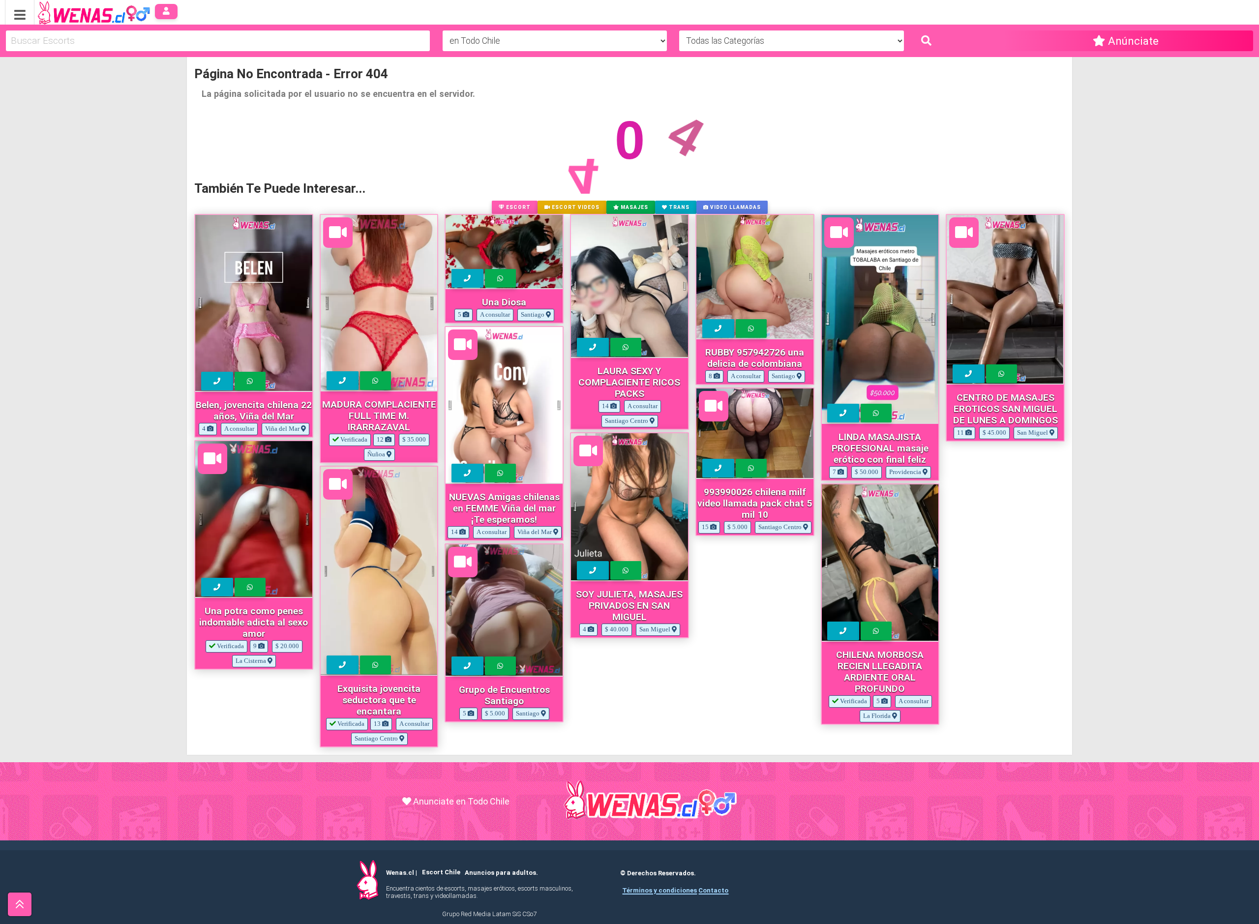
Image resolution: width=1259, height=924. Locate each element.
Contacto (713, 890)
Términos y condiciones (659, 890)
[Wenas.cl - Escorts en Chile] (78, 11)
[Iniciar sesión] (166, 11)
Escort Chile (441, 872)
